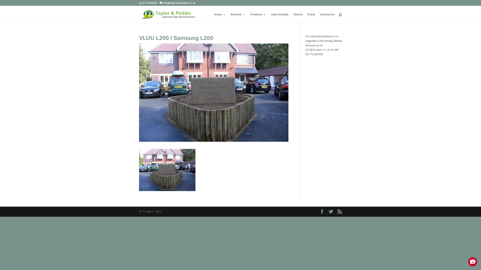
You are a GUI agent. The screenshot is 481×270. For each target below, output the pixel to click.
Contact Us (327, 14)
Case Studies (280, 14)
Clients (298, 14)
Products (256, 14)
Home (218, 14)
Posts (311, 14)
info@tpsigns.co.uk (317, 49)
